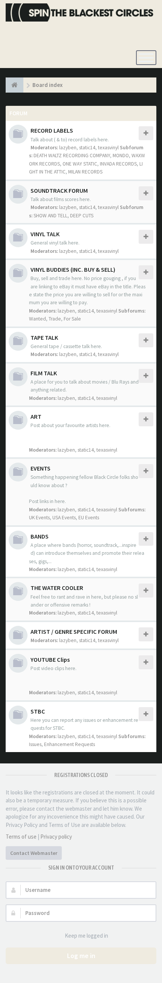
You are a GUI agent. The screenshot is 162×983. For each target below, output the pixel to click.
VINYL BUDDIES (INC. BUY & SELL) (73, 269)
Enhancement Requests (69, 744)
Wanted (37, 319)
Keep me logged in (86, 935)
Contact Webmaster (33, 853)
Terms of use (21, 836)
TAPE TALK (44, 337)
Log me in (81, 955)
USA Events (64, 517)
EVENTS (40, 468)
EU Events (88, 517)
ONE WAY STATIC (80, 164)
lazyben (67, 147)
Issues (35, 744)
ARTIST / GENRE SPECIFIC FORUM (74, 631)
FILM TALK (44, 373)
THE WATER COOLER (57, 587)
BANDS (40, 536)
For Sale (72, 319)
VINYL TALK (45, 234)
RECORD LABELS (52, 130)
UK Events (39, 517)
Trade (55, 319)
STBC (38, 711)
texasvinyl (108, 147)
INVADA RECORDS (118, 164)
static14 (87, 147)
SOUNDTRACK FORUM (59, 190)
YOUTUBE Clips (50, 659)
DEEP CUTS (81, 215)
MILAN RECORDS (85, 172)
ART (36, 416)
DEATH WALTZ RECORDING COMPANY (72, 155)
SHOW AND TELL (50, 215)
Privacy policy (56, 836)
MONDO (121, 155)
